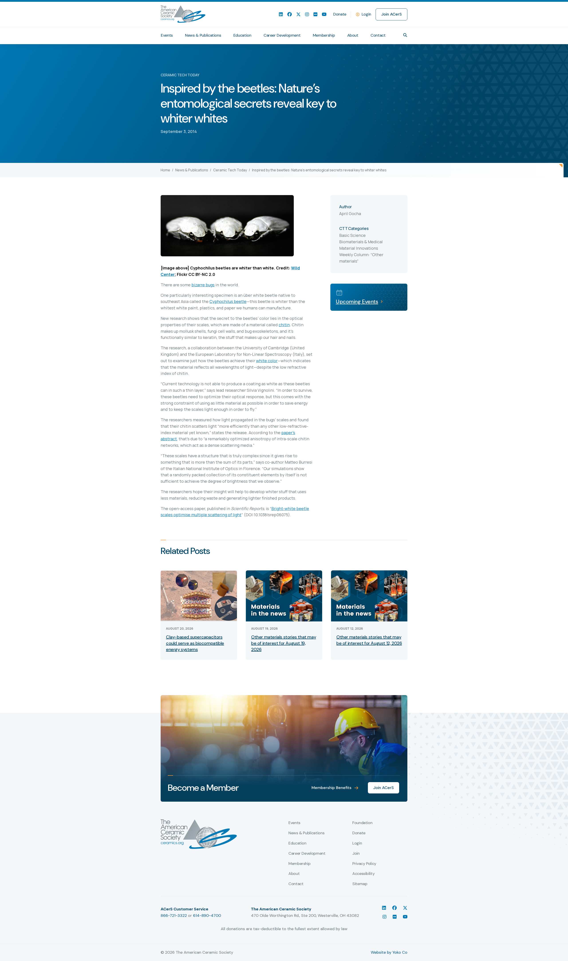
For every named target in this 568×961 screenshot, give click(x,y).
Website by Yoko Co (389, 952)
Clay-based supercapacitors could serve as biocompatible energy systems (195, 643)
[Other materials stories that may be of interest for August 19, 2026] (284, 595)
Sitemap (359, 884)
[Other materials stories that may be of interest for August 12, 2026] (369, 595)
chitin (284, 324)
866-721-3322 (174, 915)
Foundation (362, 823)
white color (267, 360)
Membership (324, 35)
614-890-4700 (207, 915)
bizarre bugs (203, 284)
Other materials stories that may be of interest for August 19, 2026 (283, 643)
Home (165, 170)
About (352, 35)
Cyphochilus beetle (228, 301)
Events (167, 35)
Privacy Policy (364, 864)
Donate (339, 14)
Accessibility (363, 874)
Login (366, 14)
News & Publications (203, 35)
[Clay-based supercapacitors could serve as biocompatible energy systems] (199, 595)
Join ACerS (391, 14)
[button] (405, 35)
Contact (378, 35)
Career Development (282, 35)
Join (356, 853)
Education (242, 35)
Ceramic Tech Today (230, 170)
